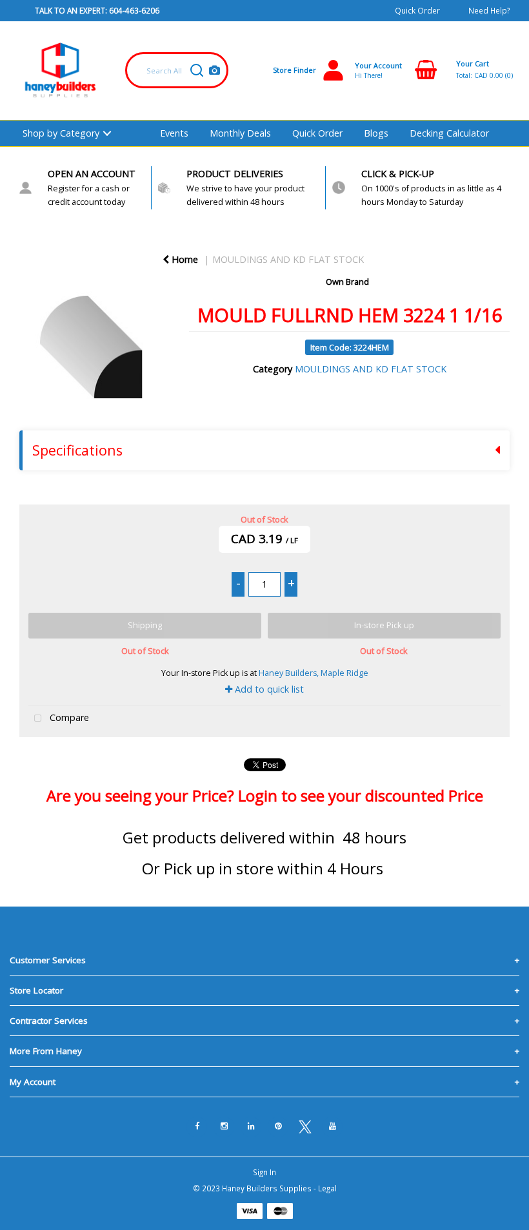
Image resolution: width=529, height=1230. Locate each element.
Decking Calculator (449, 133)
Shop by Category (61, 133)
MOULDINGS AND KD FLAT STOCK (288, 259)
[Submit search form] (197, 70)
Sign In (264, 1172)
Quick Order (417, 10)
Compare (68, 718)
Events (174, 133)
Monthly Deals (240, 133)
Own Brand (347, 281)
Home (183, 259)
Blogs (376, 133)
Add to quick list (268, 689)
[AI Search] (214, 70)
